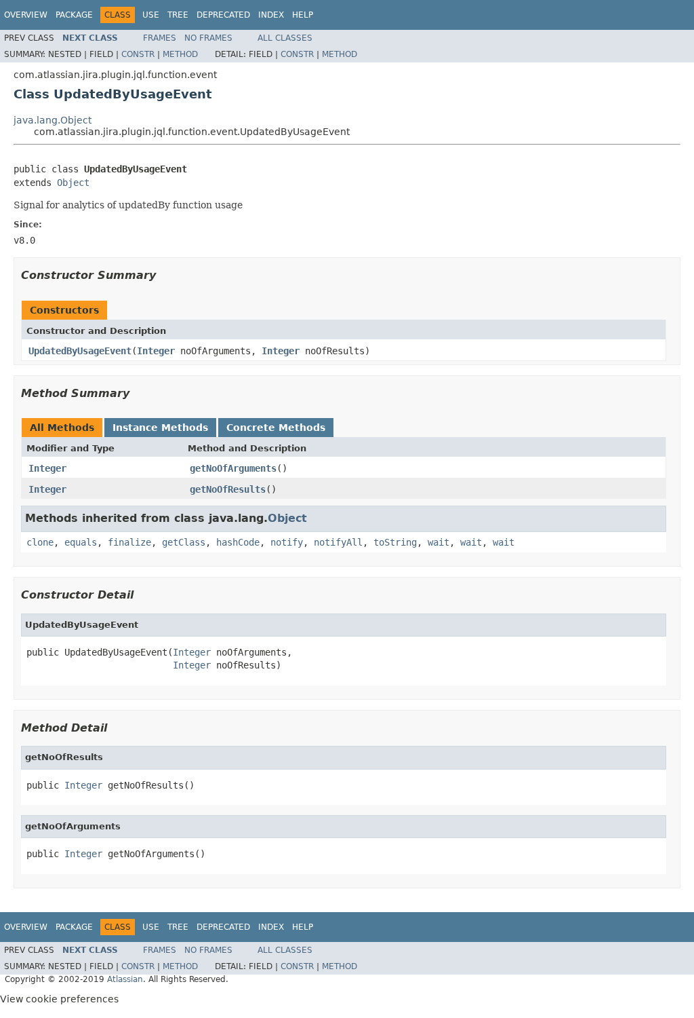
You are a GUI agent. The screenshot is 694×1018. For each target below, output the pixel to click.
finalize (129, 542)
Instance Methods (160, 427)
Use (150, 15)
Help (302, 15)
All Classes (285, 38)
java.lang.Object (52, 120)
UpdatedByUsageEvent (79, 350)
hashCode (238, 542)
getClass (183, 542)
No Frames (208, 38)
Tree (177, 15)
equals (80, 542)
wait (438, 542)
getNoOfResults (228, 489)
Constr (138, 54)
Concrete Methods (275, 427)
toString (395, 542)
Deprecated (223, 15)
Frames (159, 38)
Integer (156, 350)
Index (271, 15)
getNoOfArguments (233, 468)
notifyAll (338, 542)
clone (40, 542)
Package (74, 15)
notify (286, 542)
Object (73, 182)
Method (180, 54)
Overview (25, 15)
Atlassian (125, 979)
